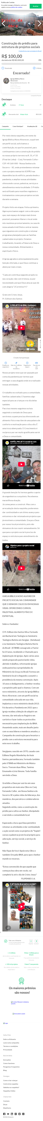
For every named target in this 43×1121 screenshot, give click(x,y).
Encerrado (8, 68)
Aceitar (35, 6)
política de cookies (16, 7)
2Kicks (38, 68)
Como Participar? (18, 126)
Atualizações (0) (32, 126)
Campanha (5, 126)
